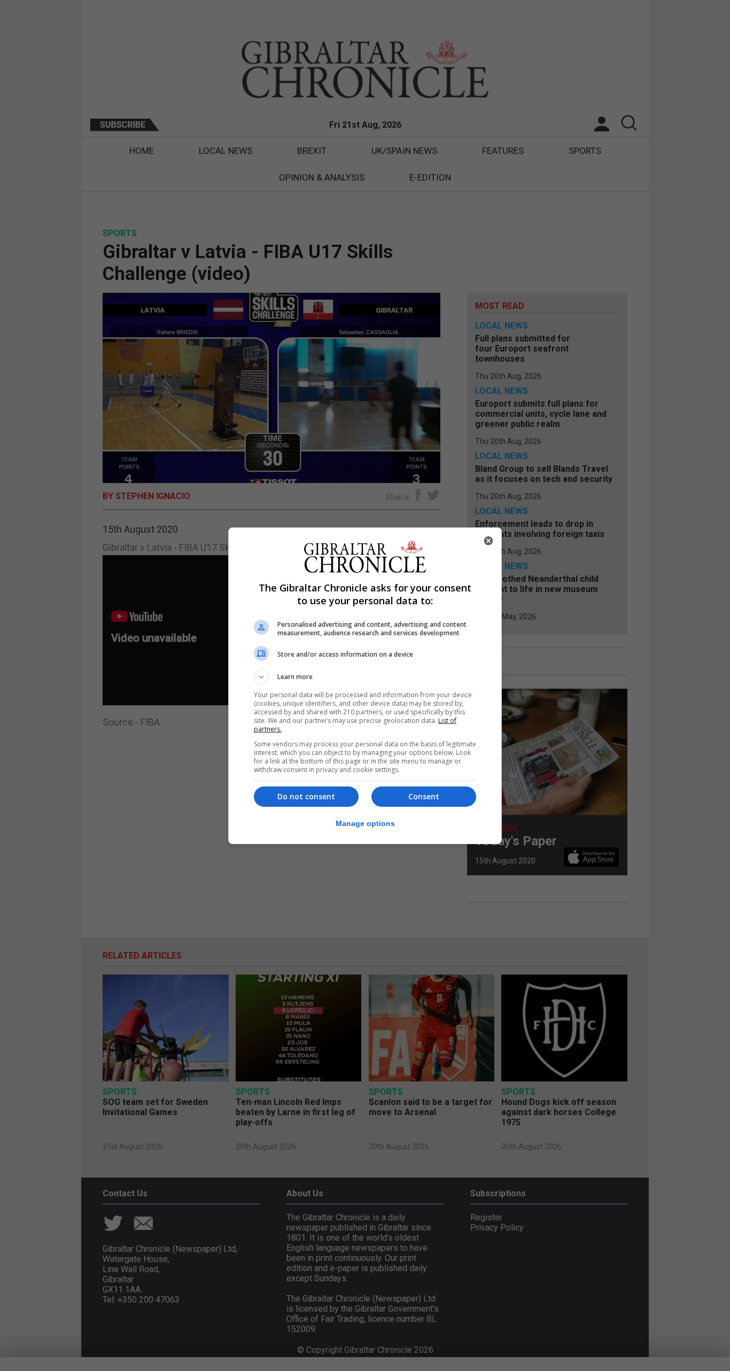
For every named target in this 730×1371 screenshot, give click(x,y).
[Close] (488, 540)
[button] (365, 676)
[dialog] (365, 685)
